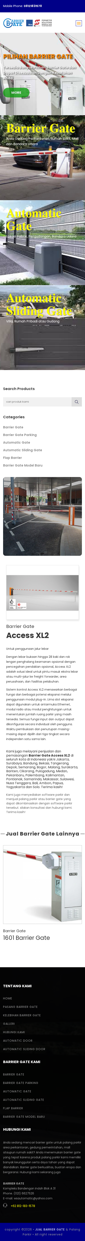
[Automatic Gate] (42, 242)
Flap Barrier (12, 458)
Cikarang (26, 771)
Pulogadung (44, 771)
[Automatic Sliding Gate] (42, 327)
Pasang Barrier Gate (20, 1007)
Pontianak (14, 779)
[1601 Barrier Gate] (42, 884)
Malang (54, 767)
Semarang (26, 767)
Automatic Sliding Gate (22, 450)
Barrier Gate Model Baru (22, 465)
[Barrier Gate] (42, 157)
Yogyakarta (15, 787)
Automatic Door (18, 1041)
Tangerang (59, 763)
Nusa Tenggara (18, 783)
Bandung (30, 763)
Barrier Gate (13, 427)
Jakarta (62, 759)
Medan (61, 771)
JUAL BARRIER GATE (50, 1229)
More (16, 90)
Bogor (41, 767)
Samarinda (32, 779)
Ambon (45, 783)
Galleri (9, 1024)
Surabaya (14, 763)
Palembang (34, 775)
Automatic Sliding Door (24, 1049)
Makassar (51, 779)
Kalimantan (55, 775)
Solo (36, 787)
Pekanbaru (15, 775)
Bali (35, 783)
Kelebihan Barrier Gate (22, 1015)
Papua (58, 783)
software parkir (52, 795)
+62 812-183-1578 (23, 1206)
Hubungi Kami (14, 1032)
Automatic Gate (16, 442)
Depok (11, 767)
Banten (12, 771)
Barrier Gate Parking (20, 435)
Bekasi (44, 763)
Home (7, 998)
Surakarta (69, 767)
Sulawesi (67, 779)
